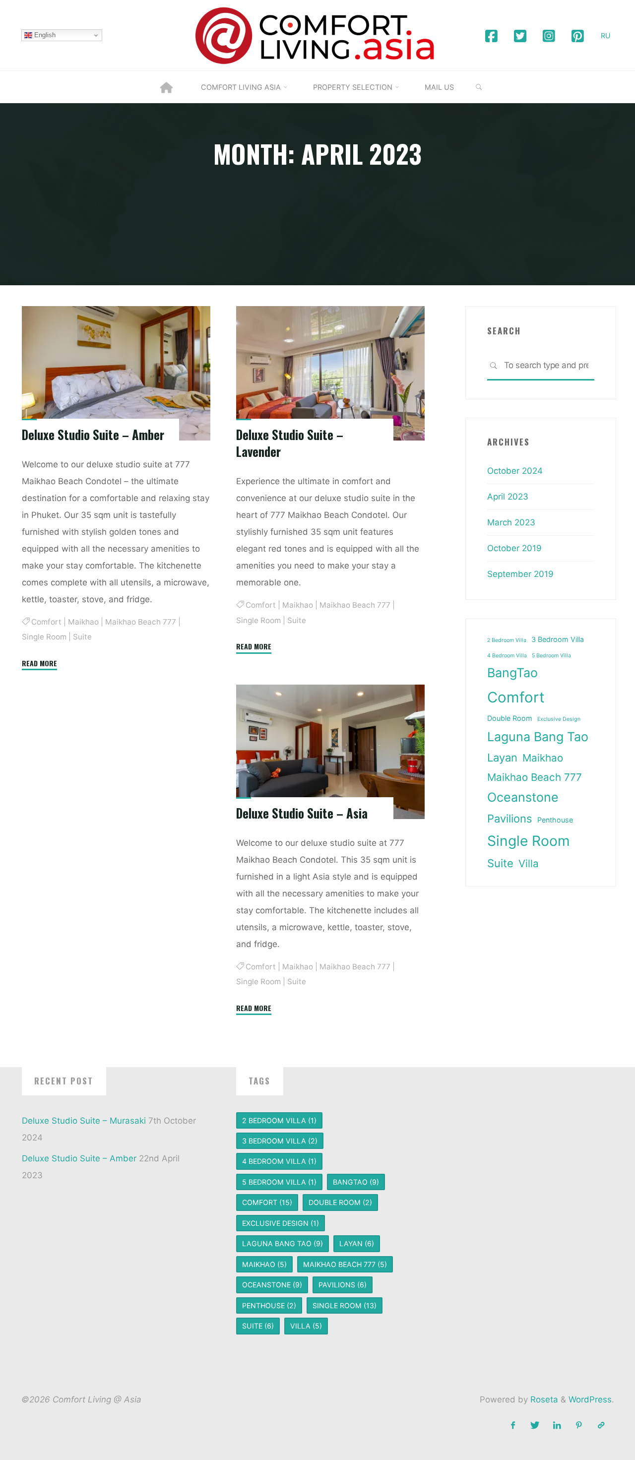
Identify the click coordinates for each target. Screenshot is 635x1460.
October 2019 (514, 548)
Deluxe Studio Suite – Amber (93, 435)
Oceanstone (523, 797)
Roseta (543, 1399)
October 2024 (515, 471)
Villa (528, 863)
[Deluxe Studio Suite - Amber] (116, 373)
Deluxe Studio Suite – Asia (302, 813)
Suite (82, 637)
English (44, 35)
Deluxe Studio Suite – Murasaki (84, 1121)
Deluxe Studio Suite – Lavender (289, 443)
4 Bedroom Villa (507, 655)
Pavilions (509, 818)
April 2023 (507, 497)
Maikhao (83, 622)
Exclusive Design (558, 719)
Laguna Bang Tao (537, 736)
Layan (502, 757)
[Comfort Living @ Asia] (317, 35)
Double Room (509, 718)
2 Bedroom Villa (506, 640)
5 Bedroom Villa (551, 655)
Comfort (46, 622)
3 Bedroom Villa (557, 639)
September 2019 (520, 574)
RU (606, 35)
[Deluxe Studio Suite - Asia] (330, 752)
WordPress (590, 1399)
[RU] (601, 1425)
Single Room (44, 637)
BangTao (512, 672)
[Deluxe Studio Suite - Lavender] (330, 373)
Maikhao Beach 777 (140, 622)
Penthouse (555, 820)
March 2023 (511, 522)
